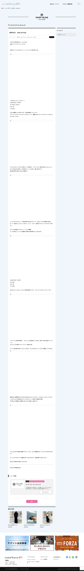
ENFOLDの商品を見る (15, 467)
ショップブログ (7, 8)
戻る (32, 501)
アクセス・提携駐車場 (67, 4)
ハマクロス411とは (31, 556)
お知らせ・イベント (54, 4)
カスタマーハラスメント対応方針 (33, 562)
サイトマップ (56, 559)
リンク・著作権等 (43, 559)
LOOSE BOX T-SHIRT (15, 280)
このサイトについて (44, 556)
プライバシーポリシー (31, 559)
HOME (2, 8)
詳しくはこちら (46, 492)
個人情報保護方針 (56, 557)
